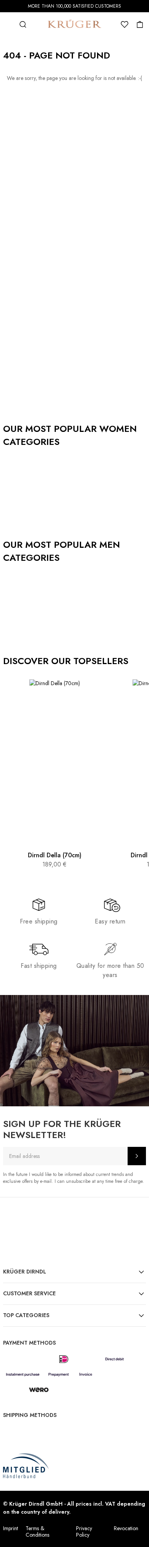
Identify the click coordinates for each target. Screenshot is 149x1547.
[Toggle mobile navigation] (7, 24)
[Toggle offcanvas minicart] (139, 24)
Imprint (10, 1528)
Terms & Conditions (37, 1531)
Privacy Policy (84, 1531)
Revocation (126, 1528)
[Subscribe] (137, 1156)
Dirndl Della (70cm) (54, 855)
